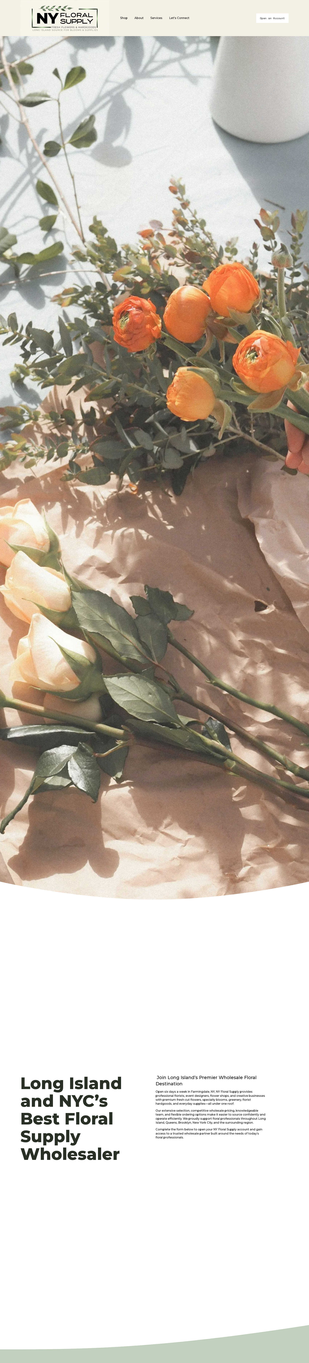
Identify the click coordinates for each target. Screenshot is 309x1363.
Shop (124, 18)
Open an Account (272, 18)
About (139, 18)
